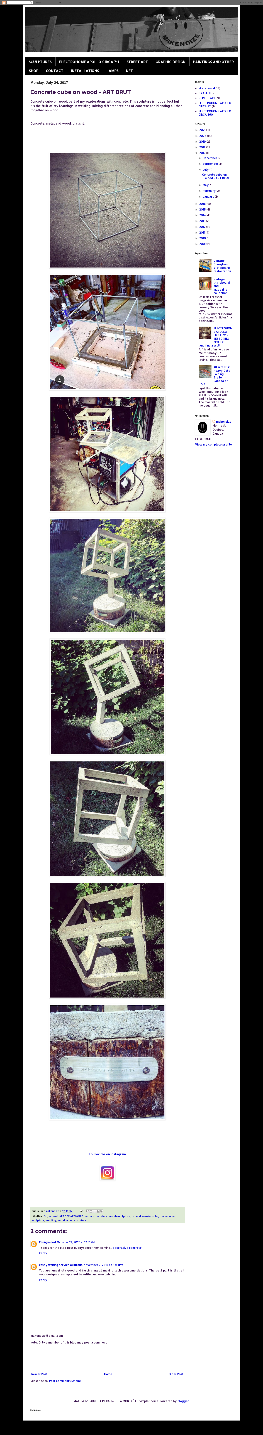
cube (135, 1216)
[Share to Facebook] (98, 1211)
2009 (203, 244)
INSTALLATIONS (85, 70)
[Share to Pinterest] (101, 1211)
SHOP (33, 70)
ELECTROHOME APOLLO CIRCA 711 (89, 61)
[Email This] (87, 1211)
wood (61, 1220)
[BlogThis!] (91, 1211)
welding (51, 1220)
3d (45, 1216)
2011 (202, 232)
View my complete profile (213, 444)
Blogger (183, 1401)
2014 (202, 215)
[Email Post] (81, 1211)
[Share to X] (94, 1211)
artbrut (53, 1216)
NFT (129, 70)
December (210, 158)
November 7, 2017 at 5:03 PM (103, 1265)
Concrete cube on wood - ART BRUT (216, 176)
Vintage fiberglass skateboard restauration (222, 266)
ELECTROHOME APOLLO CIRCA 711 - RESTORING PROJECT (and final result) (215, 336)
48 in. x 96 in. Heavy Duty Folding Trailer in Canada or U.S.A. (215, 375)
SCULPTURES (40, 61)
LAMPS (112, 70)
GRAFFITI (205, 93)
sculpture (38, 1220)
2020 (203, 136)
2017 (202, 153)
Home (108, 1374)
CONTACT (54, 70)
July (206, 169)
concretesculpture (118, 1216)
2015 (202, 209)
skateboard (207, 88)
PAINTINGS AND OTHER (213, 61)
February (209, 190)
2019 (202, 141)
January (209, 196)
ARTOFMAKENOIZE (71, 1216)
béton (88, 1216)
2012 (202, 227)
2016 (202, 204)
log (157, 1216)
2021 (202, 130)
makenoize (168, 1216)
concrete (99, 1216)
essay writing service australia (61, 1265)
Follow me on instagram (107, 1154)
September (211, 163)
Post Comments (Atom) (65, 1381)
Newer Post (39, 1374)
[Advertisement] (107, 1358)
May (206, 185)
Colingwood (47, 1242)
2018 (202, 147)
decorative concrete (127, 1248)
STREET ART (137, 61)
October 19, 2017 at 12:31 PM (76, 1242)
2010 (203, 238)
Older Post (176, 1374)
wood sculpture (76, 1220)
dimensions (146, 1216)
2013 (202, 221)
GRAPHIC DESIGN (170, 61)
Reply (43, 1253)
